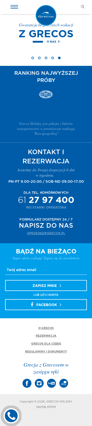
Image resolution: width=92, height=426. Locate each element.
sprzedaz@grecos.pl (46, 233)
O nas (51, 41)
